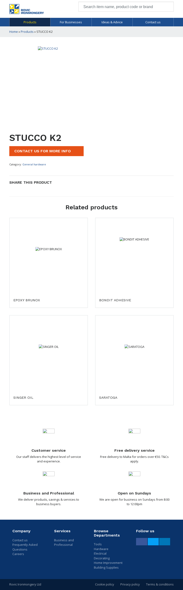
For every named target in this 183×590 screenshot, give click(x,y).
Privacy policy (130, 584)
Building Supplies (106, 567)
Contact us (153, 22)
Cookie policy (104, 584)
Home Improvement (108, 563)
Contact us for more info (43, 151)
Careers (18, 554)
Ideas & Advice (112, 22)
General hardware (34, 164)
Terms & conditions (160, 584)
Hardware (101, 549)
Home (13, 31)
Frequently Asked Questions (25, 547)
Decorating (102, 558)
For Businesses (71, 22)
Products (30, 22)
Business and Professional (64, 542)
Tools (98, 544)
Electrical (100, 553)
